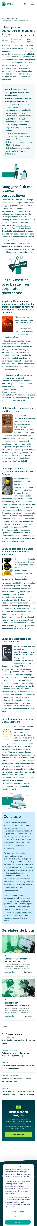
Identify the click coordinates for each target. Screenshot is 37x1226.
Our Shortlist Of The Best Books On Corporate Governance (17, 836)
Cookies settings (18, 1212)
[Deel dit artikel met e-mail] (26, 35)
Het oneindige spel (9, 620)
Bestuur (5, 40)
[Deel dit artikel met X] (29, 35)
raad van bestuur (23, 225)
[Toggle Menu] (32, 3)
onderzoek (6, 237)
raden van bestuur (21, 744)
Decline (17, 1217)
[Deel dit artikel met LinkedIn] (22, 35)
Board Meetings (8, 1037)
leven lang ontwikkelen (24, 57)
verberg (25, 89)
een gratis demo (21, 912)
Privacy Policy (11, 1193)
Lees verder (9, 972)
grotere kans (7, 746)
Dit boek (25, 433)
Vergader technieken (10, 1050)
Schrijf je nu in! (18, 1135)
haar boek (21, 761)
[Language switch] (25, 3)
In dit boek (6, 341)
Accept (17, 1222)
